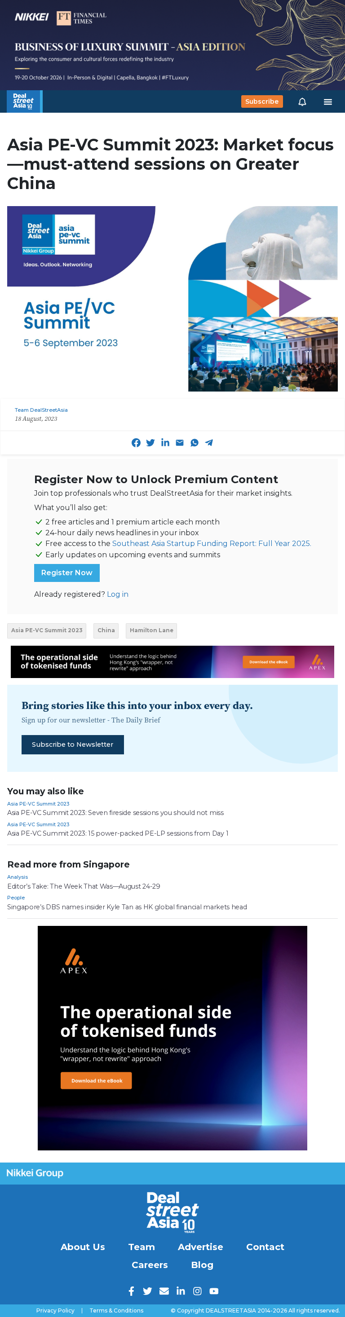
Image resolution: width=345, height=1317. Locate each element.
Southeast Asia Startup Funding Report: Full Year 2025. (211, 543)
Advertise (200, 1247)
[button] (302, 101)
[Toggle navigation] (328, 101)
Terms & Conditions (116, 1310)
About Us (83, 1247)
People (16, 897)
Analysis (17, 877)
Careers (150, 1265)
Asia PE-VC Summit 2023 (38, 804)
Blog (202, 1265)
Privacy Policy (55, 1310)
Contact (265, 1247)
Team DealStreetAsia (41, 410)
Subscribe (262, 101)
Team (141, 1247)
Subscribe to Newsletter (72, 744)
